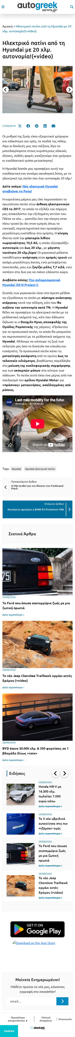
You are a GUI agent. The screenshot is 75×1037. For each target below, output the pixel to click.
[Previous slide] (5, 89)
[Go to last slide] (56, 773)
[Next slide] (69, 89)
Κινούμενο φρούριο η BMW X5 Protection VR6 (36, 509)
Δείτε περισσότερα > (13, 614)
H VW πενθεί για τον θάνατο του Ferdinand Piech (37, 487)
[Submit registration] (62, 1001)
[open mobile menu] (3, 7)
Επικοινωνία (65, 1019)
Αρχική (7, 26)
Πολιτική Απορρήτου (46, 1019)
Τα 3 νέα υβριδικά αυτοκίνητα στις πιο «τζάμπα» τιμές (53, 823)
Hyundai (16, 468)
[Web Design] (37, 1028)
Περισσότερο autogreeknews (16, 1019)
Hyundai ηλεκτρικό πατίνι (40, 468)
